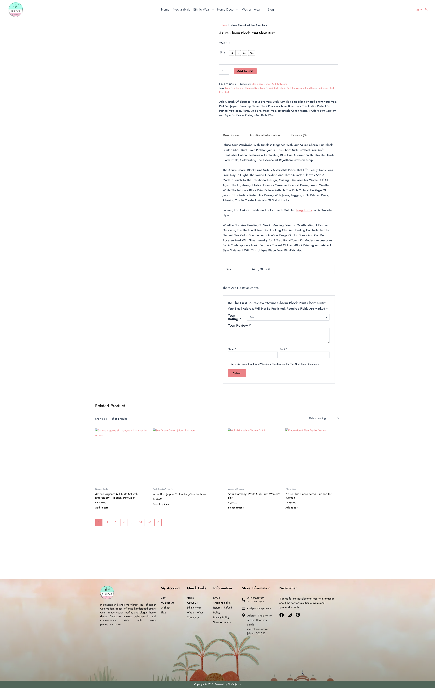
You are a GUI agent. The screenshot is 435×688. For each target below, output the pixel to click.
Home (165, 9)
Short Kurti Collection (277, 82)
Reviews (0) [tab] (299, 134)
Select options (161, 377)
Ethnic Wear (201, 9)
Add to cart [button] (101, 381)
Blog (271, 9)
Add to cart (244, 70)
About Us (192, 603)
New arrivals (181, 9)
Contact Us (193, 617)
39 (140, 395)
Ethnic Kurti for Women (292, 86)
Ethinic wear (194, 608)
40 (149, 395)
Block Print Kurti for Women (238, 86)
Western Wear (195, 612)
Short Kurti (310, 86)
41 (158, 395)
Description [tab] (231, 134)
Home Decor (226, 9)
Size (222, 52)
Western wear (251, 9)
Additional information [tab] (265, 134)
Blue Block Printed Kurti (266, 86)
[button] (212, 9)
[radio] (232, 53)
